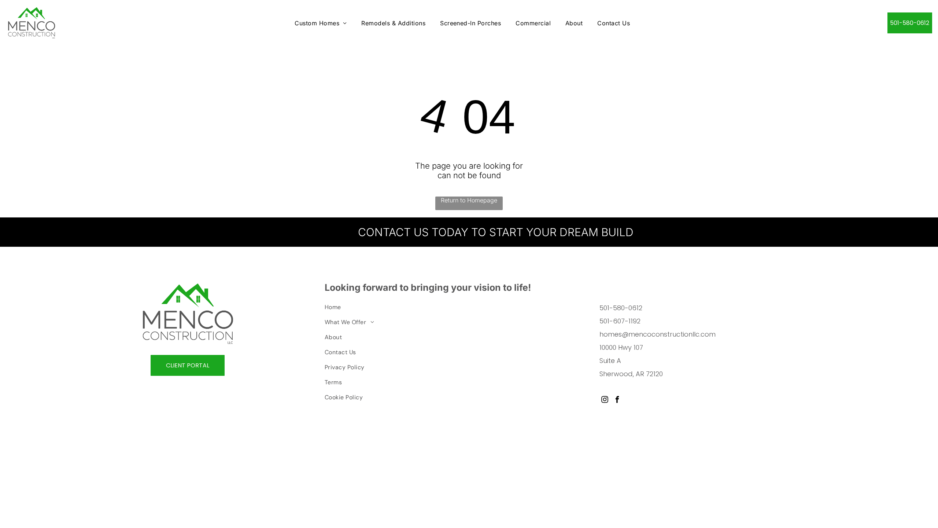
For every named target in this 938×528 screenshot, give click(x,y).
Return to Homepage (469, 200)
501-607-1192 (619, 321)
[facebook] (617, 400)
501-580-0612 (620, 307)
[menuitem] (320, 23)
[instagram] (604, 400)
